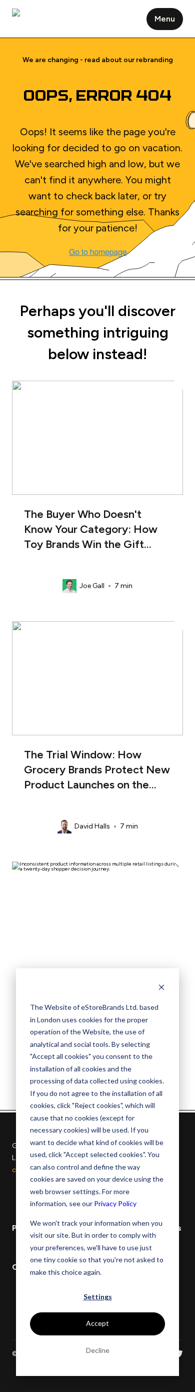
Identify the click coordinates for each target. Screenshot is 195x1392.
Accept (97, 1323)
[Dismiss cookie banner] (161, 988)
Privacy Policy (115, 1203)
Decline (98, 1350)
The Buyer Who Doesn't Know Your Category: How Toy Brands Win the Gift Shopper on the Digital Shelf (94, 531)
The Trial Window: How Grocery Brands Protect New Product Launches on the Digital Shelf (97, 771)
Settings (98, 1296)
